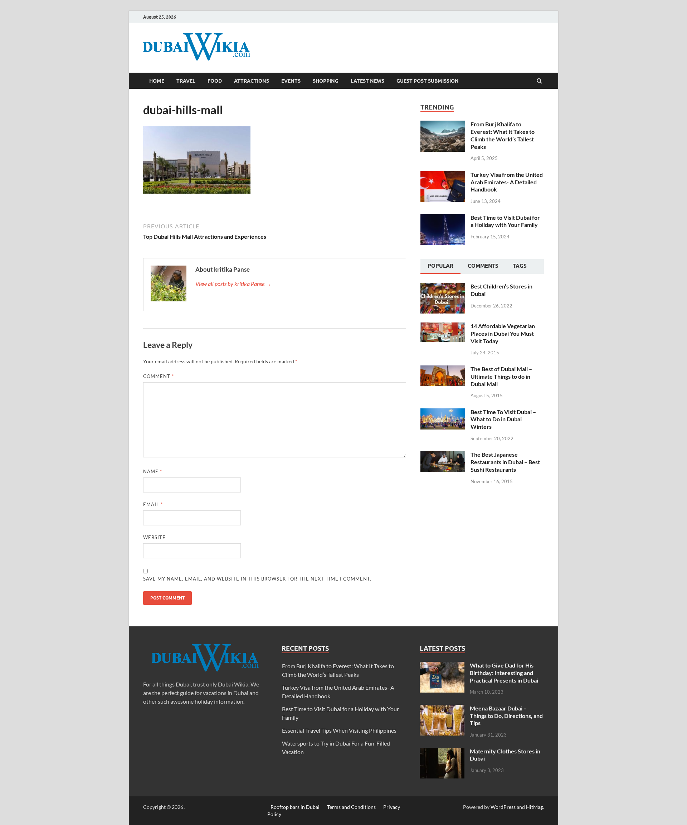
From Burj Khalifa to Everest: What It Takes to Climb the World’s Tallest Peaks (503, 135)
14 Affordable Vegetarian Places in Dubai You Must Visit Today (503, 333)
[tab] (440, 266)
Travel (185, 81)
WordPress (503, 807)
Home (156, 81)
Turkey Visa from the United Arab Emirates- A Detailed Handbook (507, 182)
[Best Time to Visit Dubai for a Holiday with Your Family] (442, 218)
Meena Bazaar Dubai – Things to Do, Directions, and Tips (506, 716)
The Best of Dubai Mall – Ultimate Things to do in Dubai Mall (501, 376)
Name (152, 471)
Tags (520, 266)
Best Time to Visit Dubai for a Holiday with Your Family (505, 221)
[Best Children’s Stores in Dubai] (442, 286)
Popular (440, 266)
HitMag (534, 807)
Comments (483, 266)
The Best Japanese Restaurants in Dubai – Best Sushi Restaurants (505, 462)
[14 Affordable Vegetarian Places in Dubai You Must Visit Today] (442, 326)
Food (215, 81)
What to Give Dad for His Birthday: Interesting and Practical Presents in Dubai (504, 673)
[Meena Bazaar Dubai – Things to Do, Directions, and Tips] (442, 708)
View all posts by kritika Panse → (233, 283)
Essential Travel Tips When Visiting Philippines (339, 730)
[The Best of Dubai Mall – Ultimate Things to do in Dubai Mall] (442, 369)
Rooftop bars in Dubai (295, 807)
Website (154, 537)
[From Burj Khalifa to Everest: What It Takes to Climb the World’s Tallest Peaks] (442, 124)
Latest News (367, 81)
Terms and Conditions (351, 807)
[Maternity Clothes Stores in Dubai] (442, 751)
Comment (158, 376)
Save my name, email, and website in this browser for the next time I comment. (257, 579)
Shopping (325, 81)
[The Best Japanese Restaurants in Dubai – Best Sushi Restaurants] (442, 455)
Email (153, 504)
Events (291, 81)
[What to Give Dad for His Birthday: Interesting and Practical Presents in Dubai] (442, 666)
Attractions (251, 81)
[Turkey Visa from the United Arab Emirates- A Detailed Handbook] (442, 175)
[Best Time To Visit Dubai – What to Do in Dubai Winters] (442, 412)
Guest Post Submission (427, 81)
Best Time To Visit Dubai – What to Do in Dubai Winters (503, 419)
